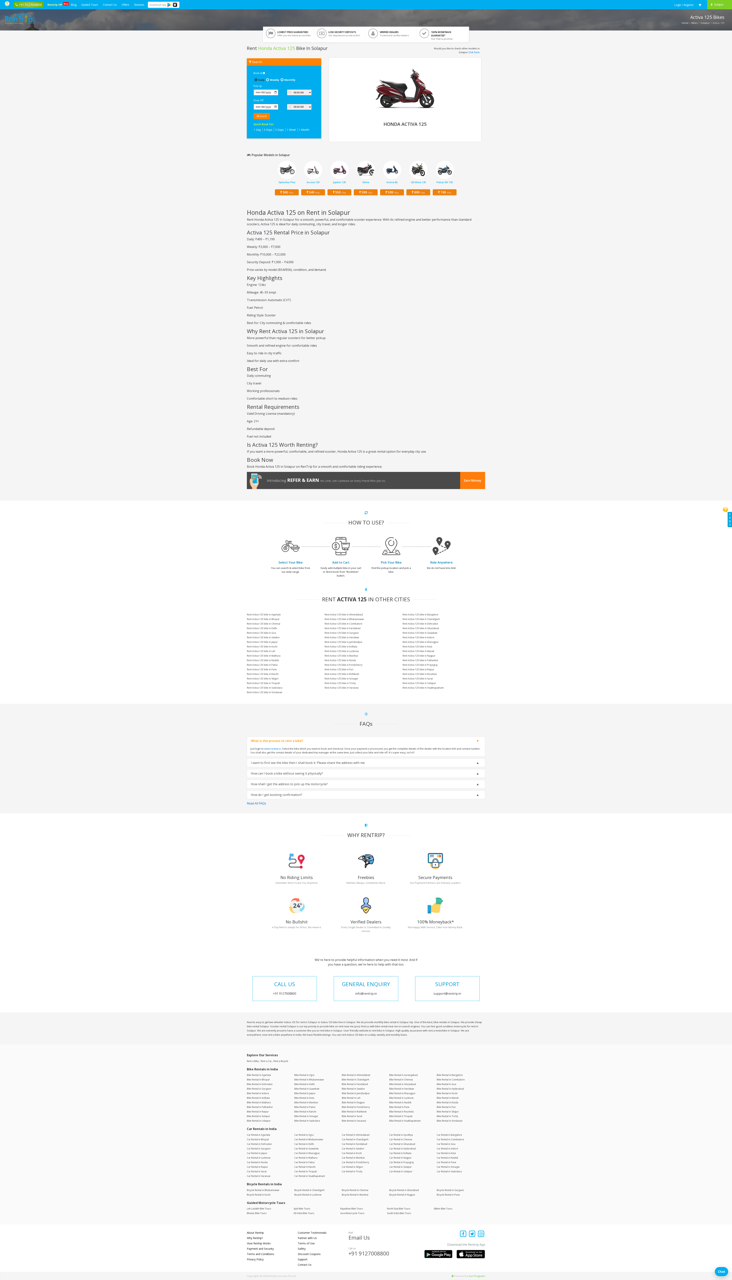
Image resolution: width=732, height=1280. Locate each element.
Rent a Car (266, 1061)
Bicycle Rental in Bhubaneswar (263, 1190)
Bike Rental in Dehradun (260, 1084)
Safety (302, 1248)
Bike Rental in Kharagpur (402, 1093)
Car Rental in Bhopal (258, 1139)
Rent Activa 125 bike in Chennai (263, 623)
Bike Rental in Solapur (258, 1116)
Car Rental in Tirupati (305, 1171)
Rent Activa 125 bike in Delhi (262, 628)
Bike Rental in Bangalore (450, 1075)
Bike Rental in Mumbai (306, 1102)
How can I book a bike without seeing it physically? (287, 773)
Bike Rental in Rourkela (401, 1111)
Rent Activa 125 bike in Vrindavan (264, 692)
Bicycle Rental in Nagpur (402, 1194)
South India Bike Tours (399, 1213)
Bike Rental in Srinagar (306, 1116)
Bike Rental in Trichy (447, 1116)
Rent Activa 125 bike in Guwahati (420, 632)
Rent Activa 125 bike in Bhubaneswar (344, 619)
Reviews (139, 4)
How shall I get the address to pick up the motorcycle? (289, 784)
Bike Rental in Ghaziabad (402, 1084)
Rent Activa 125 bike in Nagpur (419, 655)
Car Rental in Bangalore (449, 1134)
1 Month (304, 130)
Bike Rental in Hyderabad (450, 1088)
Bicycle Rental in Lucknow (307, 1194)
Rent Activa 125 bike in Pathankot (420, 660)
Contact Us (110, 4)
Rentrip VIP (55, 4)
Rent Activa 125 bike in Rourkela (420, 674)
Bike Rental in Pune (399, 1107)
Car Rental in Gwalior (353, 1148)
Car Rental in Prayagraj (401, 1162)
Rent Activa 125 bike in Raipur (418, 669)
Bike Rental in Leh (351, 1098)
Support (302, 1259)
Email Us (359, 1237)
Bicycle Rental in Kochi (258, 1194)
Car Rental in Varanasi (258, 1176)
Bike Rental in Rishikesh (354, 1111)
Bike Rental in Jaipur (304, 1093)
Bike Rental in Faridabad (355, 1084)
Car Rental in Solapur (400, 1167)
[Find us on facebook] (463, 1234)
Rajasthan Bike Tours (351, 1208)
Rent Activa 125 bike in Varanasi (342, 687)
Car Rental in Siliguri (352, 1167)
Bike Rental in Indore (258, 1093)
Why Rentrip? (255, 1238)
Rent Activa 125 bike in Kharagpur (421, 642)
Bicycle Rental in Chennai (355, 1190)
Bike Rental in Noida (447, 1102)
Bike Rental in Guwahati (306, 1088)
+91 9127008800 (368, 1253)
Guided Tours (89, 4)
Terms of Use (306, 1243)
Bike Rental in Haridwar (401, 1088)
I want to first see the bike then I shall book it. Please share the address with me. (308, 763)
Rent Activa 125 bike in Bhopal (263, 619)
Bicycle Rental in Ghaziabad (404, 1190)
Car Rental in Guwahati (306, 1148)
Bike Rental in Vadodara (307, 1120)
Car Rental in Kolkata (400, 1153)
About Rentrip (255, 1232)
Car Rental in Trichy (352, 1171)
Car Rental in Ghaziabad (402, 1144)
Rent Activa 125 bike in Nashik (263, 660)
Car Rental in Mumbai (353, 1157)
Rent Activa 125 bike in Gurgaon (342, 632)
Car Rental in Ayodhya (401, 1134)
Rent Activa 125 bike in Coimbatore (343, 623)
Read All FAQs (256, 803)
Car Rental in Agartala (258, 1134)
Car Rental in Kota (446, 1153)
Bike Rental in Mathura (259, 1102)
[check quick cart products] (699, 5)
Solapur (705, 23)
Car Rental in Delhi (304, 1144)
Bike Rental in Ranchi (305, 1111)
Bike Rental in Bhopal (258, 1079)
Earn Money (472, 480)
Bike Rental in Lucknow (401, 1098)
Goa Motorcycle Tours (352, 1213)
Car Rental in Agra (304, 1134)
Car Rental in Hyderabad (402, 1148)
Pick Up (258, 86)
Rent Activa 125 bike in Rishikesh (342, 674)
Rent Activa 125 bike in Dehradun (420, 623)
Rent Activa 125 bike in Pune (262, 669)
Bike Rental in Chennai (401, 1079)
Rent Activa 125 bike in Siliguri (263, 678)
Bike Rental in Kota (304, 1098)
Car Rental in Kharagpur (307, 1153)
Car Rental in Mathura (305, 1157)
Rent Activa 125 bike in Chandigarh (421, 619)
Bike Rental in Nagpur (353, 1102)
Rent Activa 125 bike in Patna (262, 664)
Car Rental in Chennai (400, 1139)
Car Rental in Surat (256, 1171)
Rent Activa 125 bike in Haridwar (342, 637)
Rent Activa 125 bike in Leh (261, 651)
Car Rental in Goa (446, 1144)
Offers (125, 4)
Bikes (694, 23)
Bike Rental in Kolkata (258, 1098)
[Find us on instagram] (481, 1234)
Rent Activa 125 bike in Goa (261, 632)
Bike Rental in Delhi (304, 1084)
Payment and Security (260, 1248)
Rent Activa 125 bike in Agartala (264, 614)
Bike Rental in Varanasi (354, 1120)
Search (263, 116)
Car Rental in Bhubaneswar (308, 1139)
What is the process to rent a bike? (277, 741)
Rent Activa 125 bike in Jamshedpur (343, 642)
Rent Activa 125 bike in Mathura (263, 655)
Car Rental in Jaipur (257, 1153)
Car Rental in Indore (447, 1148)
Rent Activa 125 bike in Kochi (262, 646)
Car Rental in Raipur (257, 1167)
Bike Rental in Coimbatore (451, 1079)
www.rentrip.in (272, 748)
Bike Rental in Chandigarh (355, 1079)
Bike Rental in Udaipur (259, 1120)
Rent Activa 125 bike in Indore (418, 637)
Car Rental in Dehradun (259, 1144)
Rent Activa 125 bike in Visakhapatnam (423, 687)
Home (685, 23)
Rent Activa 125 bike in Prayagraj (420, 664)
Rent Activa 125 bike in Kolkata (341, 646)
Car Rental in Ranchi (304, 1167)
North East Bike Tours (398, 1208)
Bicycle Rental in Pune (448, 1194)
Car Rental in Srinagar (448, 1167)
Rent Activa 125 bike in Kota (417, 646)
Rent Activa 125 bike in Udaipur (419, 683)
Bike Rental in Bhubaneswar (309, 1079)
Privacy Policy (255, 1259)
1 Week (291, 130)
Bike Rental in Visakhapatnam (405, 1120)
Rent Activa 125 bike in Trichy (340, 683)
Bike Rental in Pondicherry (356, 1107)
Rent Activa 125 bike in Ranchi (263, 674)
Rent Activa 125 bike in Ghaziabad (421, 628)
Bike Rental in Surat (352, 1116)
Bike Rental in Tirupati (401, 1116)
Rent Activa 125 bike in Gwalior (263, 637)
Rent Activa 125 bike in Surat (418, 678)
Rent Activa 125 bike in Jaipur (262, 642)
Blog (73, 4)
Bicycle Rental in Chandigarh (309, 1190)
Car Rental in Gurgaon (258, 1148)
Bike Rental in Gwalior (353, 1088)
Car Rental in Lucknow (258, 1157)
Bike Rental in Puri (446, 1107)
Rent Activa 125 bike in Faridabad (342, 628)
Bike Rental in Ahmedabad (356, 1075)
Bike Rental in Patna (304, 1107)
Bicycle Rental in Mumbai (355, 1194)
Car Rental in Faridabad (354, 1144)
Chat (721, 1272)
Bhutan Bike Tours (256, 1213)
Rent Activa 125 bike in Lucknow (342, 651)
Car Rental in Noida (257, 1162)
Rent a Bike (253, 1061)
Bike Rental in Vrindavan (449, 1120)
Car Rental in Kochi (352, 1153)
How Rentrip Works (259, 1243)
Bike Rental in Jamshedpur (356, 1093)
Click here (474, 52)
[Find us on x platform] (472, 1234)
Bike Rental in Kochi (447, 1093)
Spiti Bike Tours (302, 1208)
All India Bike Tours (304, 1213)
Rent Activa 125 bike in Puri (339, 669)
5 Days (279, 130)
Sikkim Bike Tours (443, 1208)
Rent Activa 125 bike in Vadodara (264, 687)
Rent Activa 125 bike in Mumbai (341, 655)
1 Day (257, 130)
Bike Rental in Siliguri (448, 1111)
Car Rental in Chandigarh (355, 1139)
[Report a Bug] (452, 1276)
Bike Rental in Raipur (258, 1111)
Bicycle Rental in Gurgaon (450, 1190)
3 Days (268, 130)
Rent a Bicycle (281, 1061)
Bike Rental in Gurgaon (259, 1088)
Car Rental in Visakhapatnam (309, 1176)
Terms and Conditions (260, 1254)
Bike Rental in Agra (304, 1075)
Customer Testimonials (312, 1232)
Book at (258, 73)
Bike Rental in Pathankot (260, 1107)
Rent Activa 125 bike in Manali (418, 651)
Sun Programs (477, 1276)
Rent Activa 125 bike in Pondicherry (343, 664)
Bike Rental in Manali (448, 1098)
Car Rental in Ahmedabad (355, 1134)
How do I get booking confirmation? (276, 795)
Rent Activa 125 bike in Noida (340, 660)
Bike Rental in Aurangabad (403, 1075)
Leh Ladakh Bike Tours (259, 1208)
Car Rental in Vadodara (449, 1171)
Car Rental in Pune (446, 1162)
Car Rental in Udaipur (400, 1171)
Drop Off (258, 100)
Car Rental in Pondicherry (355, 1162)
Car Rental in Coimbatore (450, 1139)
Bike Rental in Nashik (400, 1102)
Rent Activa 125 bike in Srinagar (341, 678)
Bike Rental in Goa (446, 1084)
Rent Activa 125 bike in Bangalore (420, 614)
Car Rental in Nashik (447, 1157)
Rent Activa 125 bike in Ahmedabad (344, 614)
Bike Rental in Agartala (259, 1075)
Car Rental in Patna (304, 1162)
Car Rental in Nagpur (400, 1157)
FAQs (730, 519)
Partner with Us (307, 1238)
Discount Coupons (309, 1254)
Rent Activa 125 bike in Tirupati (263, 683)
